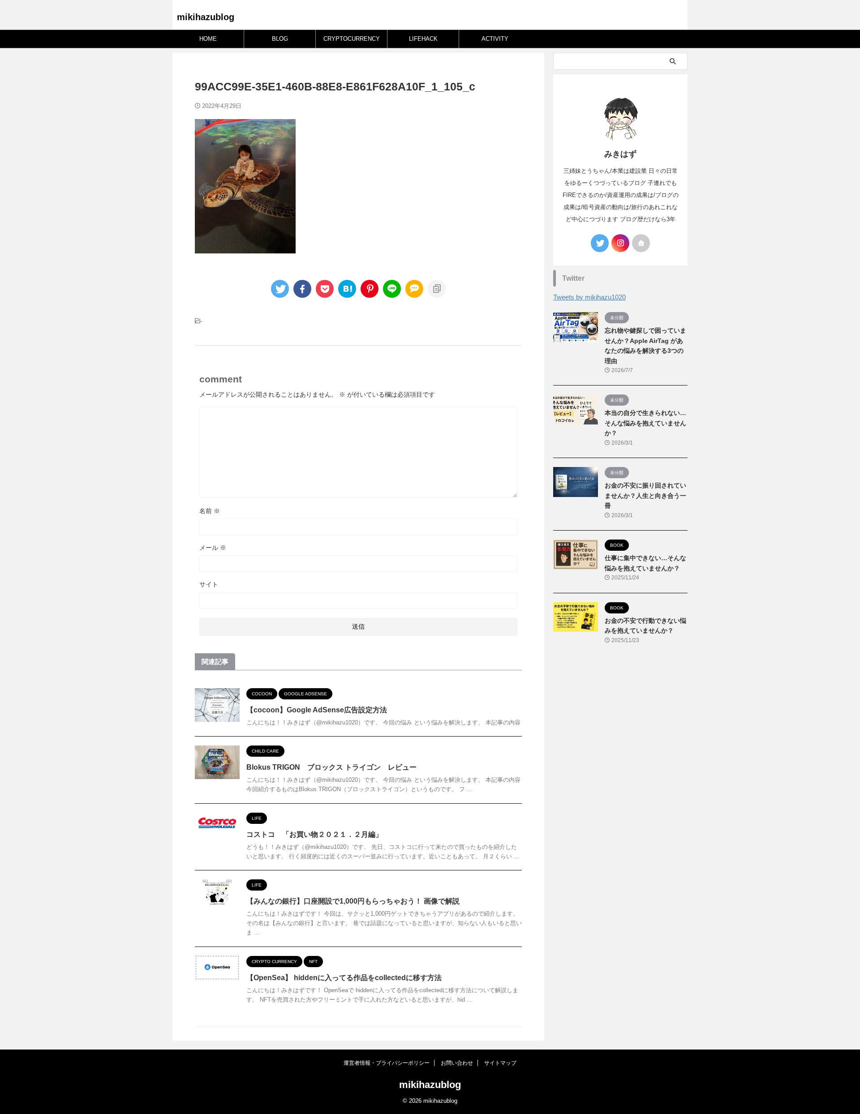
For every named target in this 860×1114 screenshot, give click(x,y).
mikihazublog (205, 17)
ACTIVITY (495, 38)
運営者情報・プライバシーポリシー (387, 1063)
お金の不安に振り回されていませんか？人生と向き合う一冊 (645, 495)
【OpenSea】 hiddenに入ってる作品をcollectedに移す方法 (344, 977)
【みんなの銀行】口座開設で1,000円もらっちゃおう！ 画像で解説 (353, 901)
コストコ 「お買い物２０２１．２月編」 (314, 834)
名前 (209, 510)
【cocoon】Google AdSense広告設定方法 (316, 710)
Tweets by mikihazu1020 (589, 297)
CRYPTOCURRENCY (351, 38)
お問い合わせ (457, 1063)
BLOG (280, 38)
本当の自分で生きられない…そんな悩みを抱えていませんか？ (645, 423)
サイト (208, 584)
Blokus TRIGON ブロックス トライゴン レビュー (331, 767)
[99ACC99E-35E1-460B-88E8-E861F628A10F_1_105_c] (347, 289)
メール (212, 547)
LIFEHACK (423, 38)
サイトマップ (500, 1063)
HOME (208, 38)
